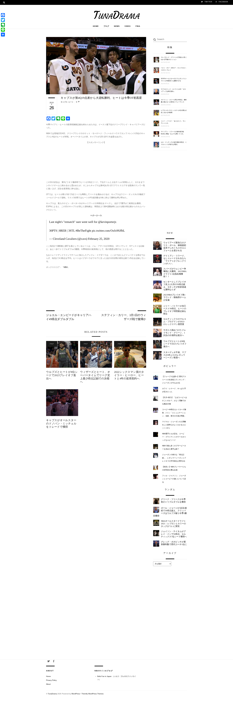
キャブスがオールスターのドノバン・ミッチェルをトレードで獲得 (61, 423)
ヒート (71, 102)
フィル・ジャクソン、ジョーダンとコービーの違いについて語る (174, 479)
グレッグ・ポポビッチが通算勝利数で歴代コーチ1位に (174, 543)
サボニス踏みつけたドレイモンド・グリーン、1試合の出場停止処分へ (174, 332)
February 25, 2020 (98, 238)
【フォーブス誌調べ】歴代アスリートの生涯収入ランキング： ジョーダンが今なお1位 (174, 379)
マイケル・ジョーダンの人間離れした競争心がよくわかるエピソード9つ (174, 425)
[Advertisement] (96, 161)
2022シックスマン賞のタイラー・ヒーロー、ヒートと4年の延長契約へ (129, 375)
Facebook (223, 2)
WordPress (75, 694)
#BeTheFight (83, 230)
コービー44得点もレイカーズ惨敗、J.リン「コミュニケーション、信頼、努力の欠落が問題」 (174, 412)
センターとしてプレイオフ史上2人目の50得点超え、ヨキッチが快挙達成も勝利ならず (174, 286)
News (117, 26)
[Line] (2, 29)
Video (128, 26)
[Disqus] (96, 471)
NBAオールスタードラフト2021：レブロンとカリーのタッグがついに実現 (173, 523)
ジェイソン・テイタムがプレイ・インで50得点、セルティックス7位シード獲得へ (174, 534)
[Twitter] (2, 20)
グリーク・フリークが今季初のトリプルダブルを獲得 (173, 500)
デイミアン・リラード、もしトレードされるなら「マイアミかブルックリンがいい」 (174, 260)
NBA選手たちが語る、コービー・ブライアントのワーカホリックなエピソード (174, 437)
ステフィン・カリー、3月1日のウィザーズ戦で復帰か (123, 317)
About (48, 684)
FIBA (138, 26)
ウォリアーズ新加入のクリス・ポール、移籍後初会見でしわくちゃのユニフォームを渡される (174, 246)
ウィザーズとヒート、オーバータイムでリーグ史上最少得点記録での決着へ (95, 376)
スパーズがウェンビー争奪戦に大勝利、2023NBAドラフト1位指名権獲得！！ (174, 273)
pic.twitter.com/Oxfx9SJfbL (108, 230)
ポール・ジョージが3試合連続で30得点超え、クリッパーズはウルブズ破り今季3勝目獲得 (170, 512)
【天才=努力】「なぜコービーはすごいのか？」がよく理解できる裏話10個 (174, 400)
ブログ (106, 26)
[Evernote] (2, 24)
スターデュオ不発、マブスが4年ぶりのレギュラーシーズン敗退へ (174, 355)
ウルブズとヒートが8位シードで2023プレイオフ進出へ (62, 375)
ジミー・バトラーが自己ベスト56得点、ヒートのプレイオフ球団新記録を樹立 (174, 310)
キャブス (64, 102)
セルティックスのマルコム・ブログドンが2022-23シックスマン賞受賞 (174, 321)
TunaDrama (52, 694)
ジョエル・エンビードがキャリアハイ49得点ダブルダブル (68, 317)
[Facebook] (2, 15)
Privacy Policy (51, 680)
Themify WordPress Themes (93, 694)
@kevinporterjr (107, 221)
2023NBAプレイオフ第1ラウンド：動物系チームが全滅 (174, 297)
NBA (66, 267)
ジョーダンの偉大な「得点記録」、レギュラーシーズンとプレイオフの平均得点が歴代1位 (174, 458)
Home (96, 26)
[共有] (2, 34)
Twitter (208, 2)
